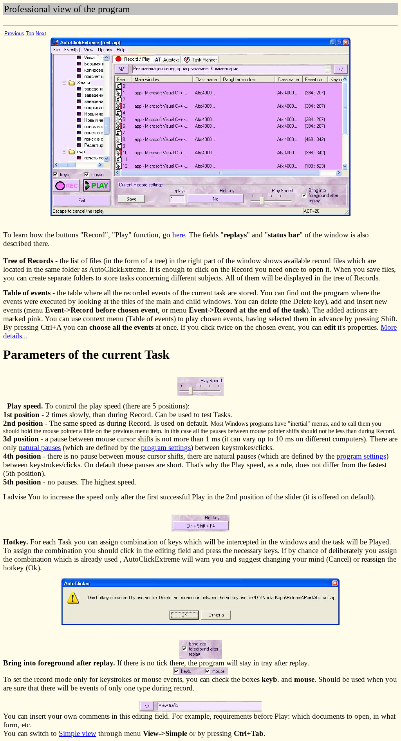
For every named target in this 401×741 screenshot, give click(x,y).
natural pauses (40, 447)
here (178, 235)
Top (30, 33)
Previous (14, 33)
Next (41, 33)
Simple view (77, 733)
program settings (166, 447)
